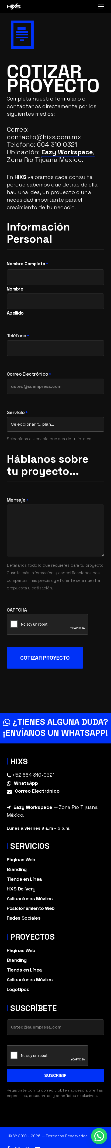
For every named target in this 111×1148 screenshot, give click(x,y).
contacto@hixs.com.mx (44, 137)
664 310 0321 (57, 144)
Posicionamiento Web (31, 908)
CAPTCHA (17, 610)
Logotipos (18, 989)
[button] (101, 6)
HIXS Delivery (21, 889)
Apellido (15, 312)
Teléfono (18, 336)
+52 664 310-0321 (33, 775)
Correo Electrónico (29, 374)
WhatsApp (26, 783)
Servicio (17, 412)
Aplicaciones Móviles (30, 898)
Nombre (15, 288)
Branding (17, 869)
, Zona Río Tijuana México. (51, 156)
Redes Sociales (23, 918)
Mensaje (17, 500)
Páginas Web (21, 859)
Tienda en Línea (24, 879)
